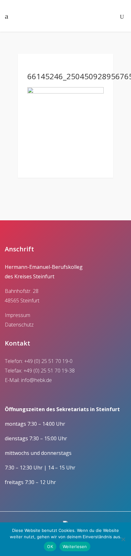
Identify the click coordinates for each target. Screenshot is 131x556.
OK (50, 546)
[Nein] (123, 539)
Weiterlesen (75, 546)
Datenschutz (19, 324)
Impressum (17, 315)
